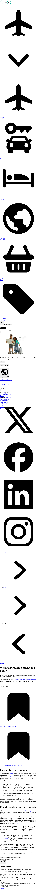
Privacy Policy (4, 400)
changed (30, 811)
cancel (11, 773)
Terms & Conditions (5, 397)
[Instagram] (18, 549)
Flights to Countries (5, 394)
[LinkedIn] (18, 512)
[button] (18, 42)
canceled (23, 811)
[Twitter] (18, 438)
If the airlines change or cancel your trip (11, 765)
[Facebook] (18, 475)
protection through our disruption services (25, 679)
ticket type (13, 776)
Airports (2, 396)
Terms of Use (3, 399)
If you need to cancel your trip (8, 726)
